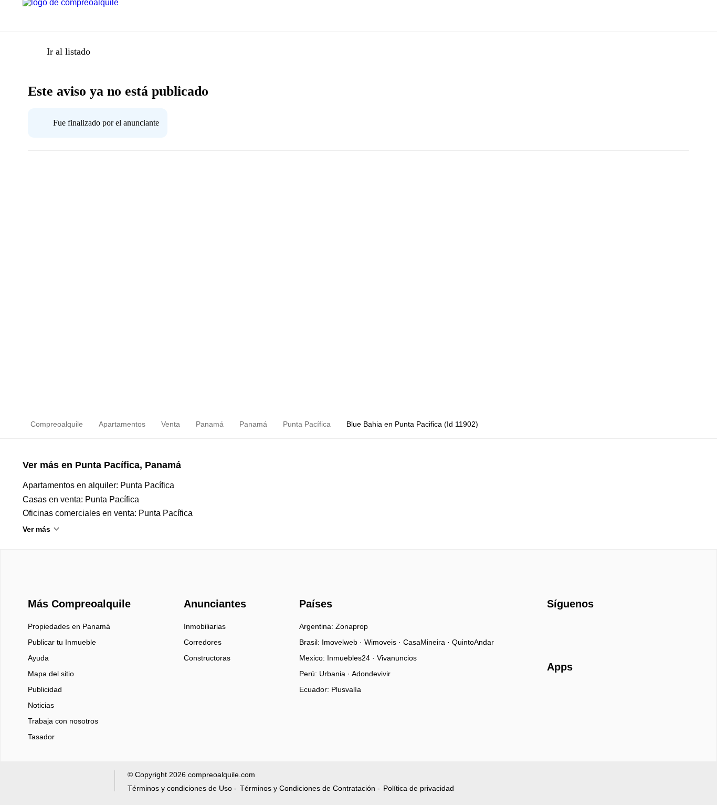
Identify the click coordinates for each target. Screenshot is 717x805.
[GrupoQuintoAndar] (62, 783)
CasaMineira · (427, 642)
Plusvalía (346, 689)
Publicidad (45, 689)
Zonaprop (351, 626)
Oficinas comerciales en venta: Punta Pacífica (108, 513)
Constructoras (207, 658)
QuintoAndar (473, 642)
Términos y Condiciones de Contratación (307, 788)
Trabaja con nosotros (63, 721)
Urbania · (335, 673)
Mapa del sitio (51, 673)
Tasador (41, 736)
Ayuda (38, 658)
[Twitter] (607, 630)
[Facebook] (555, 630)
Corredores (203, 642)
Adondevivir (371, 673)
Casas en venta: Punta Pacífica (81, 499)
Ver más (36, 529)
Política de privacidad (418, 788)
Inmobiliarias (205, 626)
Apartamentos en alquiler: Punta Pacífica (98, 485)
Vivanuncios (397, 658)
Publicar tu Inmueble (62, 642)
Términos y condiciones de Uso (180, 788)
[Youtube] (590, 630)
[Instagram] (573, 630)
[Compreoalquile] (78, 585)
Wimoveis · (383, 642)
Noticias (41, 705)
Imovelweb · (343, 642)
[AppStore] (580, 697)
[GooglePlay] (651, 697)
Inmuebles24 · (352, 658)
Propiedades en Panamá (69, 626)
